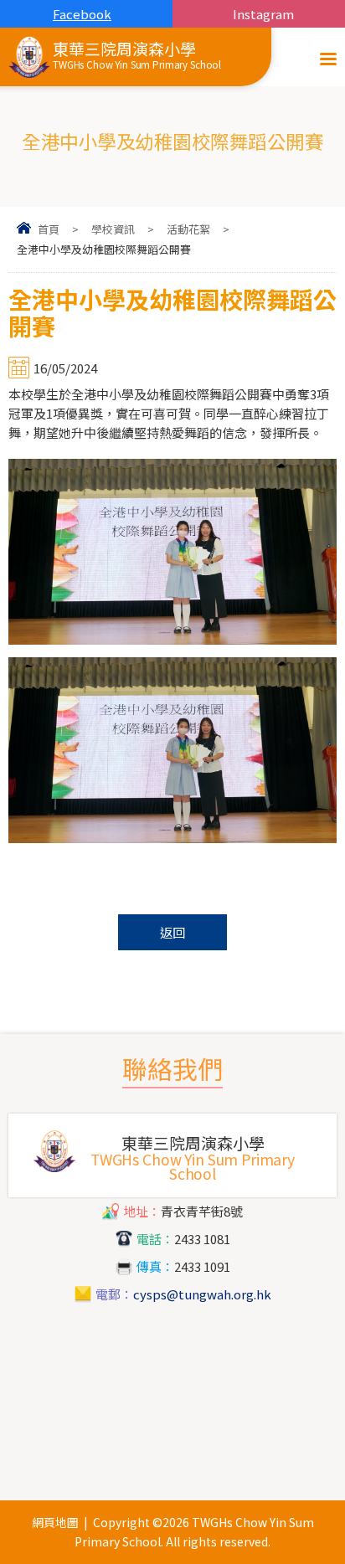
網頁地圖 (55, 1522)
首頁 (48, 229)
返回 (172, 932)
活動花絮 (188, 229)
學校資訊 (113, 229)
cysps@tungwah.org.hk (202, 1294)
